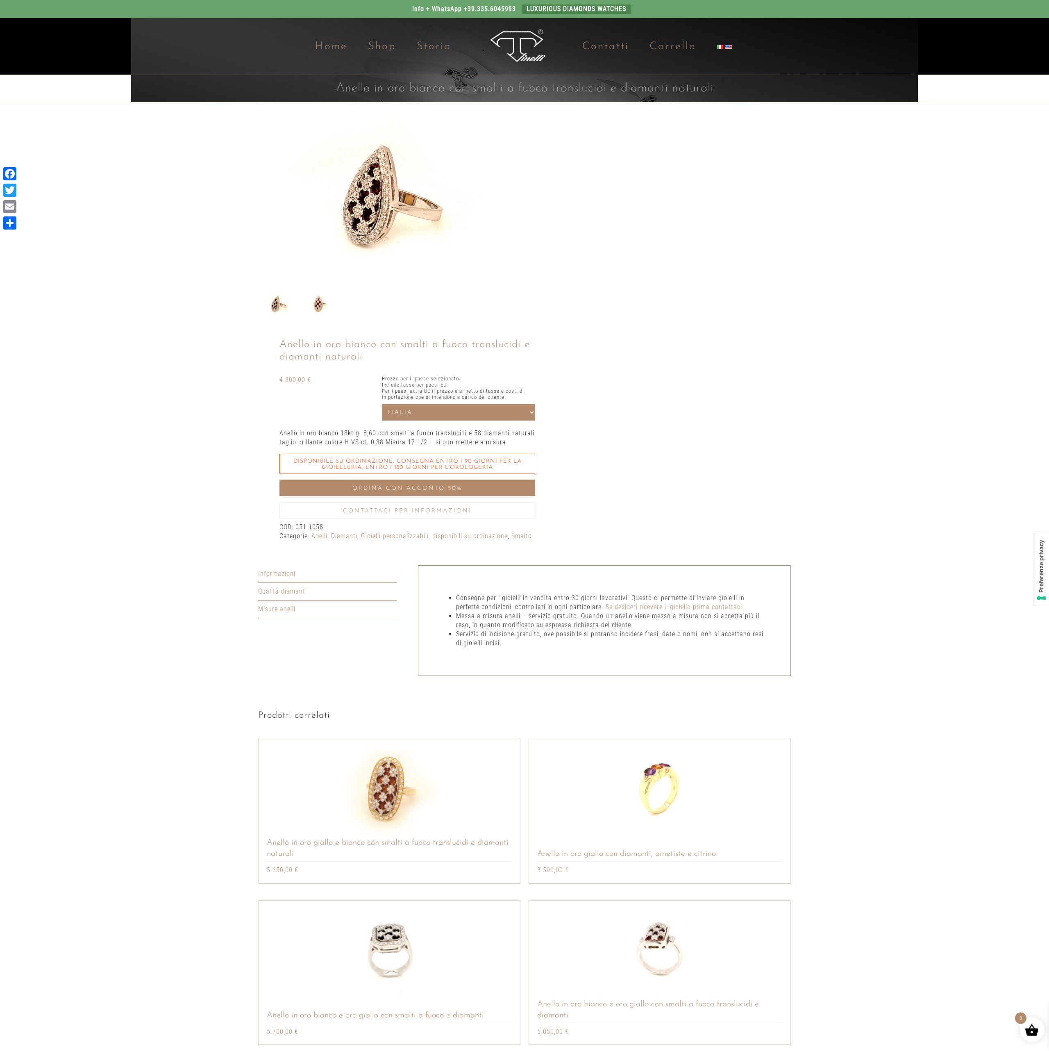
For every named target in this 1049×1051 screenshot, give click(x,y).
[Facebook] (10, 174)
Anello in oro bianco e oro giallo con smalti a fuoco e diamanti (375, 1015)
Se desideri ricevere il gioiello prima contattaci (674, 607)
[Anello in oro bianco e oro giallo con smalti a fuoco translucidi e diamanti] (659, 950)
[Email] (10, 206)
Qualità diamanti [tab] (282, 591)
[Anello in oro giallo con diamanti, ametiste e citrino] (659, 788)
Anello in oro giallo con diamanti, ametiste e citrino (626, 854)
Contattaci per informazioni (407, 511)
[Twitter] (10, 190)
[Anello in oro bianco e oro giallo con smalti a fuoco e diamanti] (389, 950)
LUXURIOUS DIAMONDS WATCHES (576, 9)
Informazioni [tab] (276, 574)
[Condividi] (10, 223)
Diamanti (344, 536)
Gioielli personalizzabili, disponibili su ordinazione (434, 536)
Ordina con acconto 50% (407, 488)
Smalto (521, 536)
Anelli (319, 536)
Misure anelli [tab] (276, 609)
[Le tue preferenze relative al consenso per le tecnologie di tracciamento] (1041, 569)
